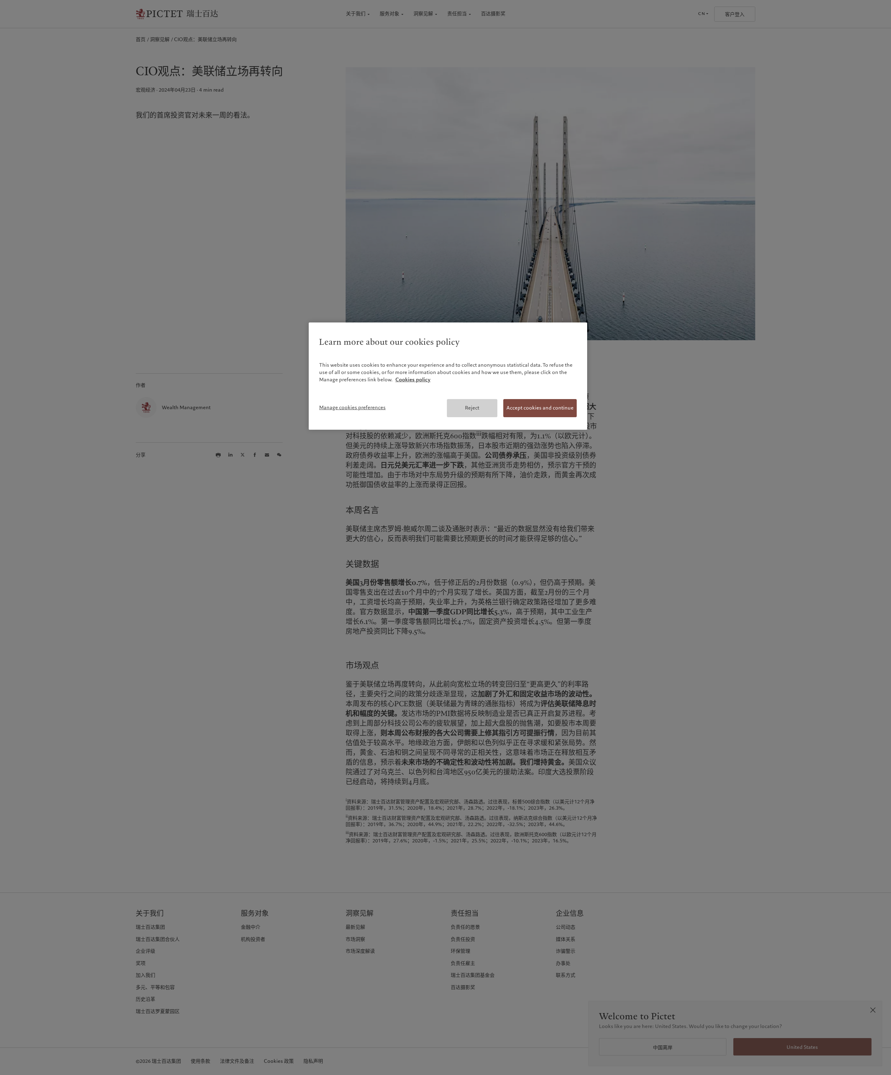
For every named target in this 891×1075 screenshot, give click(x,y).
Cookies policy (413, 379)
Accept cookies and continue (540, 407)
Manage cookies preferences (352, 407)
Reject (472, 407)
